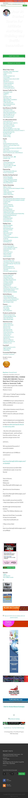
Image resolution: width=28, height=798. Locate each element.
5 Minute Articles (7, 255)
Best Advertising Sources (9, 104)
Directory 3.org (7, 328)
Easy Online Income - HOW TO (11, 123)
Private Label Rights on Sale (10, 316)
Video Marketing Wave (9, 296)
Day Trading (6, 307)
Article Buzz (6, 250)
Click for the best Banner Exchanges (14, 706)
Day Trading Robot (8, 310)
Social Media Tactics (8, 221)
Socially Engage (7, 201)
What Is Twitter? (7, 186)
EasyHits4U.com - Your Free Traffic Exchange (14, 727)
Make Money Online (8, 109)
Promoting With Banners (9, 88)
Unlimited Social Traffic (9, 212)
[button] (25, 5)
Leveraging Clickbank (8, 282)
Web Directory (7, 338)
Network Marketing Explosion (10, 300)
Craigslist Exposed (8, 167)
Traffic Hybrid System (8, 102)
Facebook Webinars (8, 209)
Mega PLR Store (7, 285)
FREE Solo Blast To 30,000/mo (10, 99)
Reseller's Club (7, 158)
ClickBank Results (8, 284)
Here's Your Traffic (8, 552)
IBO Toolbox (6, 207)
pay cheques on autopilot (9, 111)
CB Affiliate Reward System (10, 279)
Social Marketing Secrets (9, 210)
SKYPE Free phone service (9, 347)
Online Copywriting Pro (9, 246)
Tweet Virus (6, 189)
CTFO (5, 142)
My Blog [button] (20, 1)
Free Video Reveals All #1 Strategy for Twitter (14, 188)
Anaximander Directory (9, 337)
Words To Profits (7, 234)
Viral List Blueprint (8, 240)
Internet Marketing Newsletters (11, 237)
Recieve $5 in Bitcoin (8, 121)
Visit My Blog (6, 350)
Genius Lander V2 (8, 85)
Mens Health (6, 149)
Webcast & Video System (9, 314)
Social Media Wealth (8, 218)
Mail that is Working (8, 225)
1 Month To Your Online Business (11, 299)
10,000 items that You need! (10, 287)
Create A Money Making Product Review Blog (14, 213)
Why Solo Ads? (7, 575)
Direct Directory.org (8, 331)
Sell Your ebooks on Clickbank (10, 291)
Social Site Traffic (7, 96)
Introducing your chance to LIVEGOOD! (13, 148)
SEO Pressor (6, 80)
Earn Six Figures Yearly (8, 302)
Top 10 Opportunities (8, 117)
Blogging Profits (7, 216)
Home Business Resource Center (11, 288)
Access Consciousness (9, 172)
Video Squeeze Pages (8, 319)
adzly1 (5, 574)
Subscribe (21, 773)
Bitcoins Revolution (8, 127)
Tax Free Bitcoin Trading (9, 126)
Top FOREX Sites (7, 306)
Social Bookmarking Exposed (10, 215)
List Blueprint (7, 235)
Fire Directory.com (8, 343)
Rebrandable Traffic (8, 92)
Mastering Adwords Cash (9, 268)
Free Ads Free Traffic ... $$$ (10, 156)
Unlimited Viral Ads (8, 72)
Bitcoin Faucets (7, 135)
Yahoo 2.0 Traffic (7, 226)
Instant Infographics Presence (10, 247)
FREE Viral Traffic (7, 101)
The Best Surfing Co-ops (9, 75)
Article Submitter (7, 256)
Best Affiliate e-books (8, 577)
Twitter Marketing (8, 192)
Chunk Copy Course (8, 252)
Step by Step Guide (8, 176)
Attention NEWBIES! (8, 178)
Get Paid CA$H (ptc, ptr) (9, 114)
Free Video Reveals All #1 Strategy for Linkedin (14, 200)
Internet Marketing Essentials (10, 179)
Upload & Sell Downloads (9, 290)
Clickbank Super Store (8, 86)
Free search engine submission (10, 271)
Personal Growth (13, 372)
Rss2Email (6, 238)
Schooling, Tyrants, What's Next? (11, 71)
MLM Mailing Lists (7, 241)
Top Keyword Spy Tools (9, 260)
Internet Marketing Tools (9, 162)
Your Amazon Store (8, 276)
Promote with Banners (9, 83)
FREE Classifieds (7, 105)
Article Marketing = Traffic (9, 249)
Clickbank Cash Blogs (8, 281)
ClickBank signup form (8, 278)
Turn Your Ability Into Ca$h (10, 165)
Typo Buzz (6, 269)
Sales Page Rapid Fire (8, 317)
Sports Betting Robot (8, 164)
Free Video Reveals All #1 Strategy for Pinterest (14, 198)
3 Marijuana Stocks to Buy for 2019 (11, 78)
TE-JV (5, 95)
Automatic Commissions (9, 354)
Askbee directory (7, 334)
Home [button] (15, 1)
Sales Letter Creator (8, 232)
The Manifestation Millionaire (10, 171)
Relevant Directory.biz (8, 325)
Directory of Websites (8, 340)
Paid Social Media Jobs (8, 206)
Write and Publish (7, 253)
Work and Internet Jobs (9, 115)
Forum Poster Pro (7, 219)
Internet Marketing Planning (10, 297)
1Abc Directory (7, 335)
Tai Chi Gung (6, 146)
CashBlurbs (6, 93)
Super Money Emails (8, 229)
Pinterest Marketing (8, 204)
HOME (5, 74)
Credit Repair (6, 309)
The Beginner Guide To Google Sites (12, 262)
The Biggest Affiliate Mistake (10, 181)
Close (26, 1)
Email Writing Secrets (8, 228)
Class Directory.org (8, 329)
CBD (5, 140)
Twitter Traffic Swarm (8, 194)
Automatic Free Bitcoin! (9, 124)
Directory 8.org (7, 326)
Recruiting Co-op (7, 98)
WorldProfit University (9, 82)
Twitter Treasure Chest (9, 191)
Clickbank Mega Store (8, 275)
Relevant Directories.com (9, 341)
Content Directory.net (9, 332)
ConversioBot (7, 77)
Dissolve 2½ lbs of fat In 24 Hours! (11, 151)
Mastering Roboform (8, 182)
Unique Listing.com (8, 323)
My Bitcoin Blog (7, 136)
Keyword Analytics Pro (9, 266)
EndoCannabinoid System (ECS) (11, 143)
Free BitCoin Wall (7, 133)
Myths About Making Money (10, 112)
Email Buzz (6, 231)
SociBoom (6, 203)
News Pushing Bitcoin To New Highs (12, 129)
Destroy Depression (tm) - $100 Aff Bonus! (13, 152)
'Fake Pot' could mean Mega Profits (11, 145)
